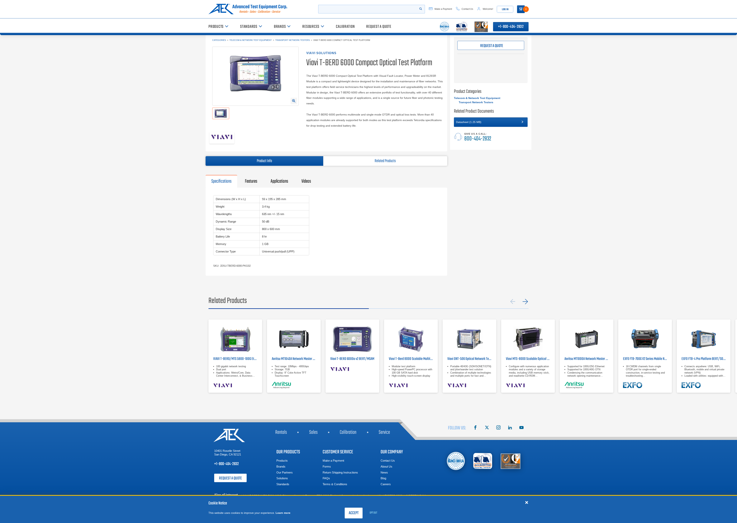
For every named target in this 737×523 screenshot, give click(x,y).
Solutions (282, 478)
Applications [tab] (279, 181)
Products (282, 460)
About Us (386, 466)
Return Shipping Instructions (340, 472)
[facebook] (475, 428)
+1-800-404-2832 (511, 26)
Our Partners (284, 472)
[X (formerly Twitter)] (487, 428)
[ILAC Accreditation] (456, 461)
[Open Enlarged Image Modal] (294, 101)
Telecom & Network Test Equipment (250, 40)
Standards (282, 484)
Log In (505, 9)
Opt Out (373, 513)
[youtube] (521, 428)
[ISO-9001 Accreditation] (510, 461)
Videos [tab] (306, 181)
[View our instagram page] (498, 428)
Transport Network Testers (292, 40)
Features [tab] (251, 181)
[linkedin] (510, 428)
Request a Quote (230, 478)
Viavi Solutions (321, 53)
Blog (383, 478)
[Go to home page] (249, 9)
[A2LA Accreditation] (483, 461)
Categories (219, 40)
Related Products (385, 161)
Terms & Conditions (335, 484)
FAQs (326, 478)
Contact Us (388, 460)
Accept (354, 513)
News (384, 472)
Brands (280, 466)
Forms (327, 466)
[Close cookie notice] (527, 502)
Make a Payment (333, 460)
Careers (386, 484)
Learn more (283, 512)
